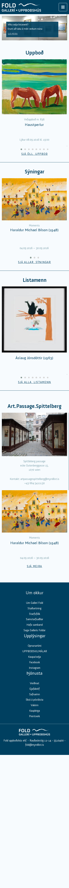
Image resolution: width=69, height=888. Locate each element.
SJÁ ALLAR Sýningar (34, 262)
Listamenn (35, 280)
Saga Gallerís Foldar (34, 630)
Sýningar (34, 171)
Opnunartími (34, 645)
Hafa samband (34, 624)
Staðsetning (34, 608)
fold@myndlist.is (34, 744)
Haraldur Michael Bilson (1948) (34, 230)
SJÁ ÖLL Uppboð (34, 154)
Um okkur (34, 592)
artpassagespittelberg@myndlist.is (39, 479)
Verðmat (34, 683)
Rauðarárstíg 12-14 (40, 740)
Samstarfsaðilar (34, 619)
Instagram (34, 667)
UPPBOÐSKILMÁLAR (34, 651)
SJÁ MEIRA (12, 33)
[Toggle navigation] (63, 7)
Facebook (34, 662)
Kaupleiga (34, 710)
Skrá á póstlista (34, 699)
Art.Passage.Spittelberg (34, 406)
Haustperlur (34, 124)
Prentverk (34, 716)
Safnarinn (34, 694)
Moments (34, 225)
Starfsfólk (34, 614)
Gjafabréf (34, 688)
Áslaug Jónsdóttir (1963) (34, 358)
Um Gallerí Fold (34, 603)
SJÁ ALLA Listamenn (34, 382)
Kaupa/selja (34, 656)
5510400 (59, 740)
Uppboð (35, 53)
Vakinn (34, 705)
